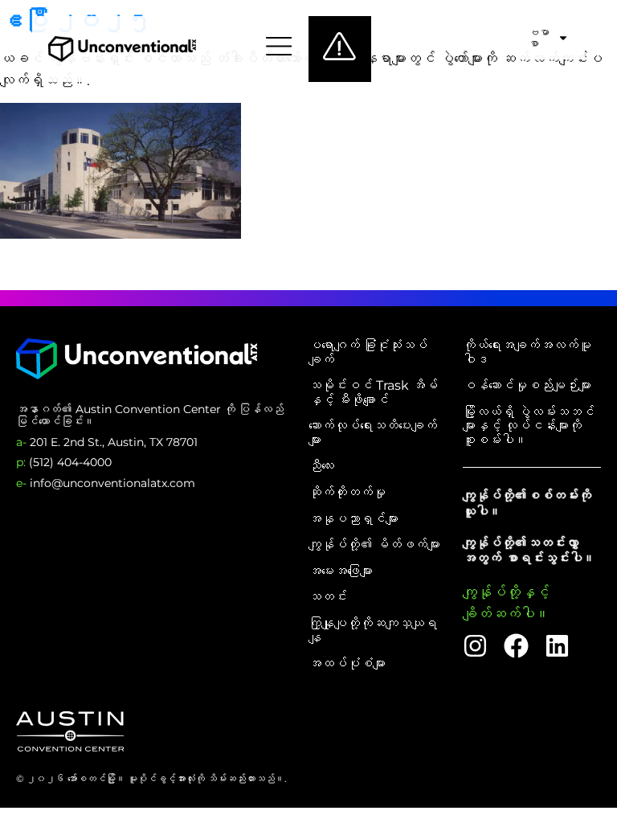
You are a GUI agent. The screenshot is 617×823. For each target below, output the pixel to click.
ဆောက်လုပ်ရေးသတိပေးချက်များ (372, 433)
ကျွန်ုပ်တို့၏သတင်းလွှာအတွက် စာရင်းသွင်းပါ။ (529, 550)
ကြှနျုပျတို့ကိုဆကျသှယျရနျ (372, 630)
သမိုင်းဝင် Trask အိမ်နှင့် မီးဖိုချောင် (373, 393)
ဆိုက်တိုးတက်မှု (347, 492)
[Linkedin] (557, 645)
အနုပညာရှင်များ (353, 519)
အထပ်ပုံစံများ (347, 664)
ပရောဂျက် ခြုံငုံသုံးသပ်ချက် (367, 352)
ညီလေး (321, 466)
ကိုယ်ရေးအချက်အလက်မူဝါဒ (527, 352)
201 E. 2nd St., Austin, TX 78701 (107, 442)
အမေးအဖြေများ (340, 571)
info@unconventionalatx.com (105, 483)
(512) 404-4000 (64, 462)
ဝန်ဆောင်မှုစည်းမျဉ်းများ (527, 386)
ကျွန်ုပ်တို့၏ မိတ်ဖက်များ (374, 545)
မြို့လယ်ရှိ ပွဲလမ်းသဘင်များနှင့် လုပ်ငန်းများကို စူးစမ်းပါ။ (529, 426)
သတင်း (327, 597)
